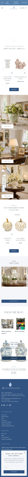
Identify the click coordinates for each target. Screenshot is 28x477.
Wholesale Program (6, 422)
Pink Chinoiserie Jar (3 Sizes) (8, 77)
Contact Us (4, 414)
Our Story (4, 420)
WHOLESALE (24, 2)
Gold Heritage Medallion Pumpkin (20, 239)
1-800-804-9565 (8, 392)
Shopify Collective (6, 424)
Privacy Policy (5, 437)
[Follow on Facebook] (1, 405)
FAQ (2, 418)
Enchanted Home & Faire (7, 425)
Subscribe (14, 471)
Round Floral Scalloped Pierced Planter (20, 78)
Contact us (3, 401)
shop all (14, 25)
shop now (7, 126)
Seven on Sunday (20, 331)
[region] (14, 25)
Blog (2, 435)
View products (14, 301)
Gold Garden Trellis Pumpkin (7, 239)
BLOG (2, 2)
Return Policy (5, 416)
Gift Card (3, 433)
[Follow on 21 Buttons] (10, 405)
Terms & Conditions (6, 439)
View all (14, 89)
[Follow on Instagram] (4, 405)
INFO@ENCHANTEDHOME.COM (12, 398)
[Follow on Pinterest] (7, 405)
